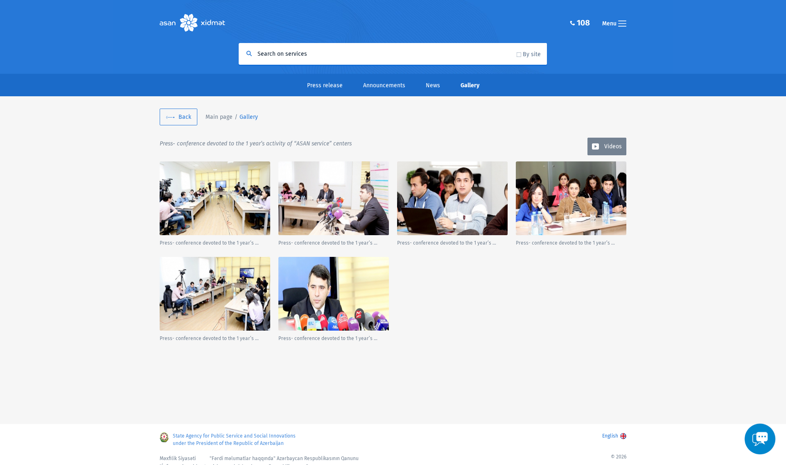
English (610, 436)
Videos (613, 146)
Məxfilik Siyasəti (178, 458)
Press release (325, 85)
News (433, 85)
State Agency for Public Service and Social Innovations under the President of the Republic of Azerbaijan (234, 439)
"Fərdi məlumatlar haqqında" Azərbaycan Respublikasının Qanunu (284, 458)
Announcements (384, 85)
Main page (219, 116)
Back (184, 116)
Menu (610, 23)
